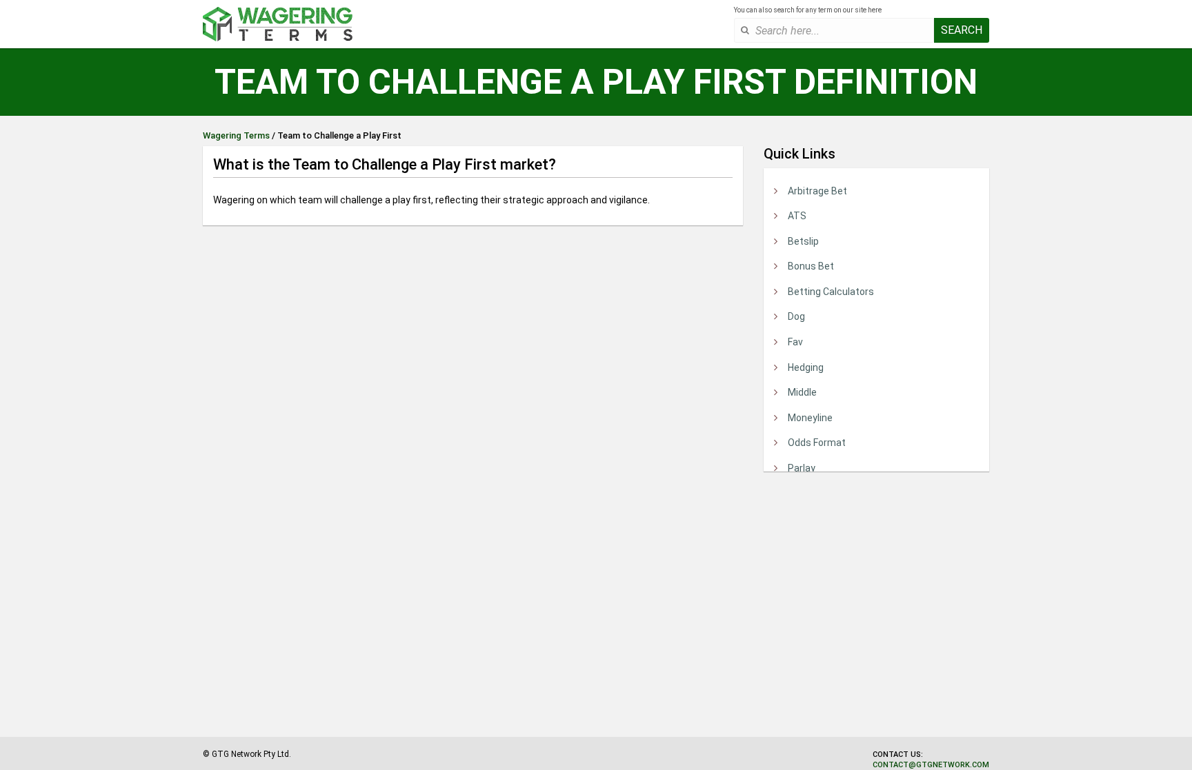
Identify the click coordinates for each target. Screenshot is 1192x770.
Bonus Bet (811, 266)
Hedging (806, 367)
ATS (797, 215)
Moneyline (810, 417)
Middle (802, 392)
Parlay (801, 468)
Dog (796, 316)
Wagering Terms (236, 135)
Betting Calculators (831, 291)
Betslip (803, 241)
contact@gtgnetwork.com (931, 764)
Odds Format (817, 442)
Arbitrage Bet (817, 190)
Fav (795, 341)
